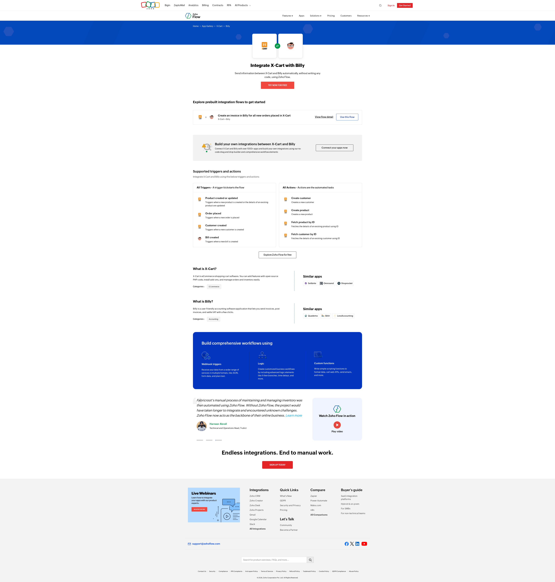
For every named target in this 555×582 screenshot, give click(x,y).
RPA (229, 5)
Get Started (405, 5)
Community (286, 525)
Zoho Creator (256, 500)
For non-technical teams (353, 513)
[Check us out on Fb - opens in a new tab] (347, 544)
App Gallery (207, 26)
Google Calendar (258, 519)
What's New (286, 496)
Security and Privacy (290, 505)
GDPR (283, 500)
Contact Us (202, 571)
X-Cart (219, 26)
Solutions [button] (314, 15)
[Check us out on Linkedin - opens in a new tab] (357, 544)
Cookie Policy (324, 571)
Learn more (293, 415)
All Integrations (258, 529)
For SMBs (345, 508)
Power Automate (318, 500)
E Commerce (214, 287)
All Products (241, 5)
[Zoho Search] (380, 5)
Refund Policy (294, 571)
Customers (346, 15)
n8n (312, 510)
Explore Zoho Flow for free (278, 254)
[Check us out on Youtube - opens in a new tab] (364, 544)
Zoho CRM (255, 496)
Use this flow (347, 117)
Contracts (217, 5)
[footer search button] (310, 560)
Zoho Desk (255, 505)
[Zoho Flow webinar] (214, 505)
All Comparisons (319, 515)
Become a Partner (289, 530)
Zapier (313, 496)
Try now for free (277, 85)
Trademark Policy (309, 571)
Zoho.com (150, 5)
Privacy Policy (281, 571)
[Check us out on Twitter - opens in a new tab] (352, 544)
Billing (205, 5)
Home (196, 26)
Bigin (167, 5)
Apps (301, 15)
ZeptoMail (179, 5)
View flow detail (324, 116)
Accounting (213, 319)
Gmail (253, 515)
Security (212, 571)
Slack (252, 524)
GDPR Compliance (339, 571)
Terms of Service (267, 571)
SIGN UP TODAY (277, 465)
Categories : (199, 286)
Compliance (223, 571)
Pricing (331, 15)
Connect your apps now (335, 147)
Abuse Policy (354, 571)
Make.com (315, 505)
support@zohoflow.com (206, 543)
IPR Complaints (236, 571)
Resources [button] (362, 15)
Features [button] (286, 15)
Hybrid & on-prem (350, 504)
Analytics (193, 5)
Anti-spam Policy (251, 571)
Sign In (391, 5)
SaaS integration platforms (349, 498)
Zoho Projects (256, 510)
